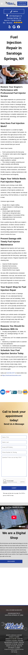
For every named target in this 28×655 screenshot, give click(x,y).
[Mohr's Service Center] (10, 3)
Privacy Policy (14, 650)
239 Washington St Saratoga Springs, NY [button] (14, 17)
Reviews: (8, 23)
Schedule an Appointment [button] (22, 3)
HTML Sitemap (14, 652)
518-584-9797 (11, 373)
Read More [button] (11, 561)
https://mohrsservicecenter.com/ (11, 375)
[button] (9, 26)
